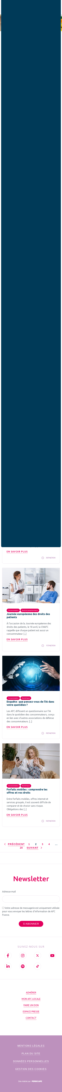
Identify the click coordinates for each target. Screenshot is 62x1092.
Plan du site (31, 1053)
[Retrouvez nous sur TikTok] (37, 966)
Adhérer (31, 992)
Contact (31, 1018)
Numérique (26, 698)
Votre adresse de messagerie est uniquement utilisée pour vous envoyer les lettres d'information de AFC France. (30, 911)
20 (21, 848)
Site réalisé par (24, 1081)
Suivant (33, 848)
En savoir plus (17, 551)
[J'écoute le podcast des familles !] (22, 966)
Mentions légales (31, 1046)
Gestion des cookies (31, 1069)
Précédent (16, 844)
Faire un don (31, 1005)
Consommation (13, 610)
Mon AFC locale (31, 999)
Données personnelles (31, 1061)
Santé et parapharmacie (30, 610)
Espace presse (31, 1011)
